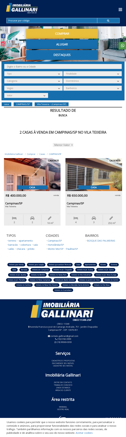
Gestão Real (63, 409)
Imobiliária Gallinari (14, 154)
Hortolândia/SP (56, 244)
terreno (12, 240)
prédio (31, 248)
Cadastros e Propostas (63, 360)
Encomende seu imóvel (63, 363)
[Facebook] (3, 36)
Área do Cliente (63, 390)
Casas (42, 154)
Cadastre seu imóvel (63, 365)
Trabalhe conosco (63, 385)
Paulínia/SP (72, 248)
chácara (21, 248)
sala (35, 244)
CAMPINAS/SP (55, 154)
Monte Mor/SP (55, 248)
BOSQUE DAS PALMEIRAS (101, 240)
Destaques (62, 55)
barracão (13, 244)
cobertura (26, 244)
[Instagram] (3, 43)
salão (11, 248)
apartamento (26, 240)
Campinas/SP (55, 240)
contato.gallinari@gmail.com (64, 335)
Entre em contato (63, 382)
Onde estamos (63, 387)
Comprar (31, 154)
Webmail (63, 407)
